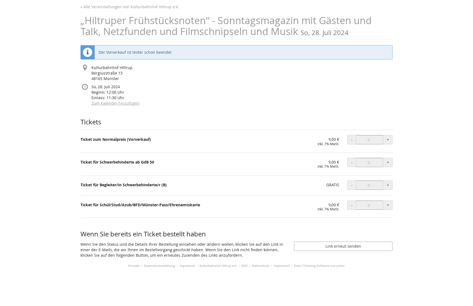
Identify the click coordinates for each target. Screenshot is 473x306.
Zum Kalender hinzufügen (115, 103)
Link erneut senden (343, 246)
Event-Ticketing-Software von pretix (319, 266)
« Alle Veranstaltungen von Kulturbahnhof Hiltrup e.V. (129, 6)
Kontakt (134, 266)
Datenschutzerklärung (159, 266)
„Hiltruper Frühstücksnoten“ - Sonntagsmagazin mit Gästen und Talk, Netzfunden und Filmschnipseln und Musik (226, 26)
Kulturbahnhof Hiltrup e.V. (218, 266)
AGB (244, 266)
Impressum (187, 266)
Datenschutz (260, 266)
